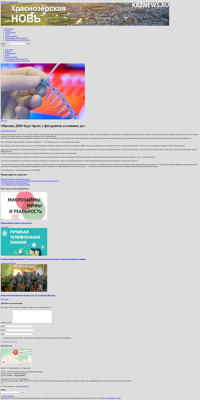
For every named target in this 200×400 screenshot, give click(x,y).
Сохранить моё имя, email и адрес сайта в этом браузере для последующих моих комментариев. (37, 338)
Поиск (3, 390)
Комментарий (6, 323)
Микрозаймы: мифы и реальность (16, 223)
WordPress (112, 398)
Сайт (2, 334)
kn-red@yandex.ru (22, 386)
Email (3, 330)
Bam (119, 398)
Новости (8, 30)
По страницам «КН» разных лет (16, 38)
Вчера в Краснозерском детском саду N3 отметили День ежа (28, 295)
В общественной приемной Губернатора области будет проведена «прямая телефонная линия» (43, 259)
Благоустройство (11, 36)
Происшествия (10, 32)
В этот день (9, 29)
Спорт (7, 34)
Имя (3, 326)
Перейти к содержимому (9, 2)
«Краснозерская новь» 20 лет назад (17, 40)
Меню (3, 46)
